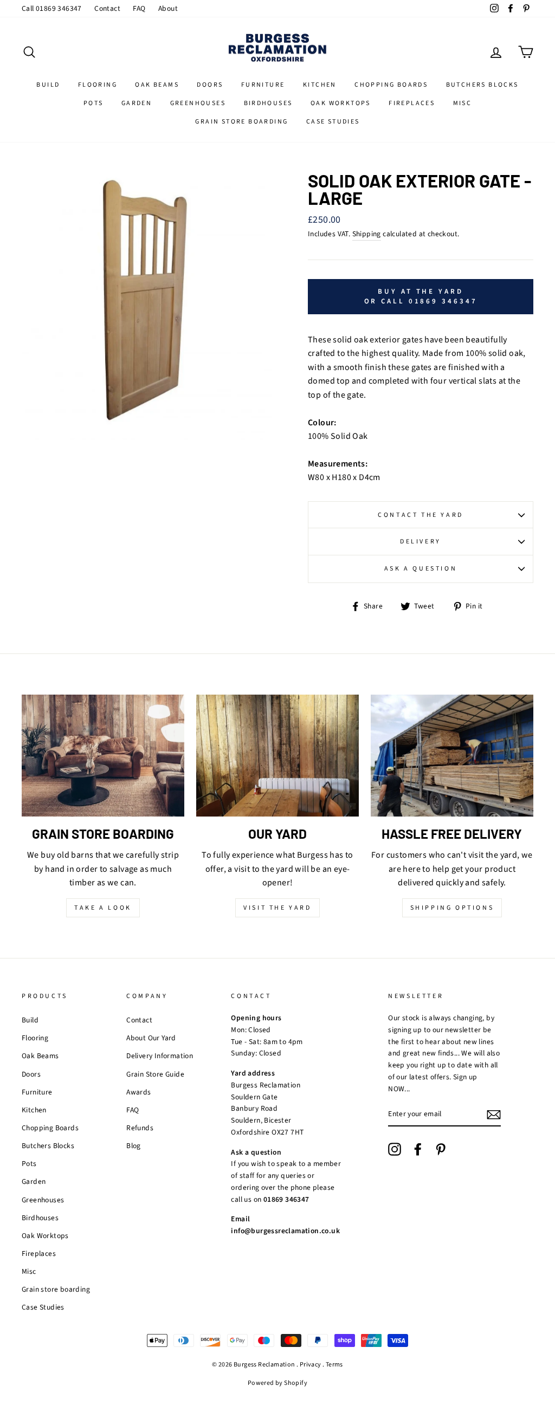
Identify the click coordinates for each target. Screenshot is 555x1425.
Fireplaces (412, 103)
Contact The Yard (420, 515)
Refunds (139, 1128)
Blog (133, 1146)
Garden (136, 103)
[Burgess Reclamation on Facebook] (417, 1149)
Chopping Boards (391, 84)
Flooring (97, 84)
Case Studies (333, 121)
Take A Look (103, 907)
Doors (210, 84)
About (168, 8)
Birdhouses (268, 103)
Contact (107, 8)
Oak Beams (157, 84)
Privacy (310, 1364)
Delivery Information (159, 1056)
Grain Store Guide (155, 1074)
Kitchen (320, 84)
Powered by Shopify (277, 1383)
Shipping (366, 234)
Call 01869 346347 (52, 8)
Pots (93, 103)
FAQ (139, 8)
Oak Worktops (341, 103)
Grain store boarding (241, 121)
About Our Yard (151, 1038)
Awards (138, 1092)
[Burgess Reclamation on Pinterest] (440, 1149)
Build (48, 84)
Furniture (263, 84)
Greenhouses (197, 103)
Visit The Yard (277, 907)
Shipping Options (452, 907)
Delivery (420, 541)
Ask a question (420, 568)
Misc (462, 103)
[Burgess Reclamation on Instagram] (394, 1149)
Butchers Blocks (482, 84)
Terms (334, 1364)
